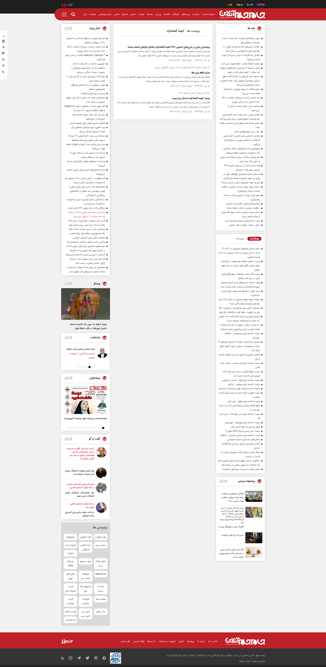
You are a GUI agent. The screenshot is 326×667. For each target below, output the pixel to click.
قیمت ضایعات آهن (70, 589)
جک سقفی (101, 612)
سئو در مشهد (85, 561)
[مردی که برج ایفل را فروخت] (253, 537)
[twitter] (3, 54)
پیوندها (190, 641)
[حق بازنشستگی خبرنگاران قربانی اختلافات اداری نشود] (101, 490)
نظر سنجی (125, 641)
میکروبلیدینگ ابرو (85, 589)
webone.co (100, 574)
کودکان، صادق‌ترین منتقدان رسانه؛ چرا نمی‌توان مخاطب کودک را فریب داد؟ (232, 497)
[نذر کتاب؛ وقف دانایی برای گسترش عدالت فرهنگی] (101, 509)
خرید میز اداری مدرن (85, 614)
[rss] (3, 72)
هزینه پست (70, 545)
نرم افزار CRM (70, 564)
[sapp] (3, 66)
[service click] (230, 5)
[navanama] (261, 5)
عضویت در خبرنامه (167, 641)
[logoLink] (242, 14)
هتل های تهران (70, 576)
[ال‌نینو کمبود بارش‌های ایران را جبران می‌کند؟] (101, 455)
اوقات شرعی (138, 641)
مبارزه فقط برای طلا (200, 73)
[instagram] (3, 42)
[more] (223, 481)
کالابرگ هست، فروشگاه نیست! (231, 527)
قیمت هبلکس (70, 601)
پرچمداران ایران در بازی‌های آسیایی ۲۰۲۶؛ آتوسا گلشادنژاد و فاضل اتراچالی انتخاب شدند (169, 47)
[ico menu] (65, 14)
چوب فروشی (100, 537)
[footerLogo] (245, 641)
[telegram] (3, 48)
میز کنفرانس (70, 620)
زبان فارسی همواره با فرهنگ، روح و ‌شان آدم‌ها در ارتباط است (79, 472)
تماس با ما (213, 641)
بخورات (70, 553)
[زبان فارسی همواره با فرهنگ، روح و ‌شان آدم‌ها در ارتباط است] (101, 472)
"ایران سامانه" (245, 661)
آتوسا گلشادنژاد (175, 31)
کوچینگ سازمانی (85, 601)
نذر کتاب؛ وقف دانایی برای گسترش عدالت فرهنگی (79, 514)
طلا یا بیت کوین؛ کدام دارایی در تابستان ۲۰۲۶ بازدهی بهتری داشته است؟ (231, 553)
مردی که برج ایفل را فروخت (232, 535)
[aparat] (3, 60)
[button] (93, 367)
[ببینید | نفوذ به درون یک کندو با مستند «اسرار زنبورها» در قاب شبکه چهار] (85, 304)
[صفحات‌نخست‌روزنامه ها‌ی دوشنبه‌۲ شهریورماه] (85, 400)
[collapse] (3, 36)
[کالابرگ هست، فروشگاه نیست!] (253, 518)
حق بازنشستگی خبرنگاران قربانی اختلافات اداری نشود (79, 494)
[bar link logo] (67, 5)
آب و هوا (152, 641)
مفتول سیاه (101, 599)
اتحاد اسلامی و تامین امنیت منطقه (81, 349)
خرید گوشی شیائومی (85, 547)
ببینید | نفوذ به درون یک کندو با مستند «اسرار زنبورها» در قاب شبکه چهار (88, 326)
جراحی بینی (100, 545)
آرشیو (181, 641)
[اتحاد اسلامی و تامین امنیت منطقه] (102, 355)
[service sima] (240, 5)
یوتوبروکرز (70, 537)
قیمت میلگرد (70, 612)
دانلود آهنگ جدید (100, 564)
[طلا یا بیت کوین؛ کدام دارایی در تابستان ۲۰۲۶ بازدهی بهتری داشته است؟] (253, 553)
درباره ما (201, 641)
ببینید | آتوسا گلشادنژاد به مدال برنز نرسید (191, 98)
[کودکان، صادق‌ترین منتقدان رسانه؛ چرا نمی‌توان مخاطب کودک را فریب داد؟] (253, 497)
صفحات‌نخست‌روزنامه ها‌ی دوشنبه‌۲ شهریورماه (85, 418)
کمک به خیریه (100, 589)
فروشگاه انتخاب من (85, 576)
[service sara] (250, 5)
